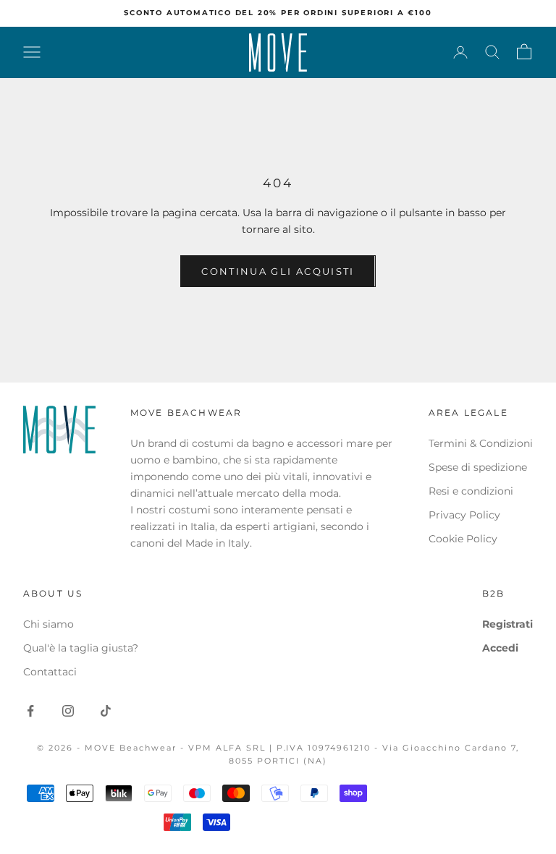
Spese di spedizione (478, 467)
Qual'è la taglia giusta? (80, 647)
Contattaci (50, 671)
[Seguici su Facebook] (30, 711)
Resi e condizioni (471, 491)
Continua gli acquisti (277, 271)
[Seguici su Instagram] (68, 711)
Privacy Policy (464, 514)
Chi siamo (48, 624)
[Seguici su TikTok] (105, 711)
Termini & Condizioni (481, 443)
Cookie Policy (463, 538)
